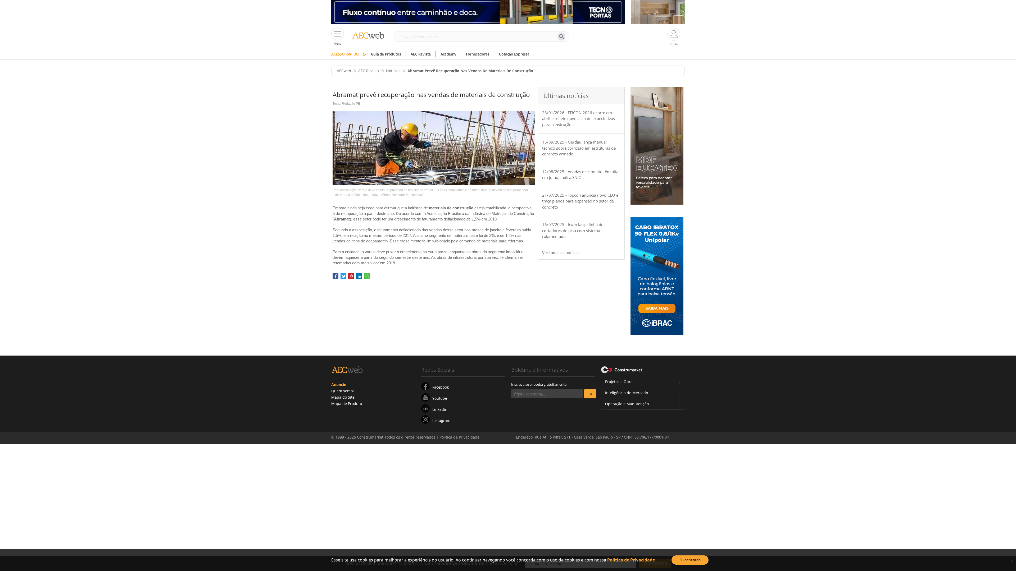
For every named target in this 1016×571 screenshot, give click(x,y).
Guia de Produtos (386, 54)
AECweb (344, 70)
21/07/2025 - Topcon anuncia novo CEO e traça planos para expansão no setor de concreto (580, 201)
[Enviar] (590, 393)
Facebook (440, 387)
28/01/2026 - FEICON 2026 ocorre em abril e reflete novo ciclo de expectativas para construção (578, 118)
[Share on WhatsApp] (367, 277)
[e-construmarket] (622, 369)
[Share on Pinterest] (351, 277)
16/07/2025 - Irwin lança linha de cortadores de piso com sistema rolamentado (572, 230)
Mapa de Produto (346, 403)
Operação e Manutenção (627, 403)
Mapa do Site (343, 397)
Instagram (441, 420)
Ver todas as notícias (560, 252)
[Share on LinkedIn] (359, 277)
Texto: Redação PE (346, 103)
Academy (448, 54)
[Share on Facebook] (335, 277)
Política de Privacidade (631, 560)
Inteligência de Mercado (626, 392)
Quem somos (343, 390)
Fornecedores (477, 54)
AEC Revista (421, 54)
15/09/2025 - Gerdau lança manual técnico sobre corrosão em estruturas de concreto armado (579, 147)
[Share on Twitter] (343, 277)
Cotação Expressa (514, 54)
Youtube (439, 398)
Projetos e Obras (619, 381)
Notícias (393, 70)
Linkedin (439, 409)
